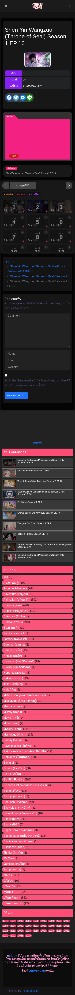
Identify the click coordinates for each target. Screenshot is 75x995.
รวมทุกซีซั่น (23, 185)
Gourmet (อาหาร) (14, 644)
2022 (12, 935)
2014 (20, 930)
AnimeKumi (37, 970)
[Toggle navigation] (6, 6)
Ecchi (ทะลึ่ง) (11, 627)
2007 (35, 926)
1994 (12, 921)
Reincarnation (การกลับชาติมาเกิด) (25, 751)
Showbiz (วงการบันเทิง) (17, 807)
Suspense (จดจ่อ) (14, 846)
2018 (51, 930)
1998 (35, 921)
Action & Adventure (15, 588)
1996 (28, 921)
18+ (5, 577)
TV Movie (9, 858)
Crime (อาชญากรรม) (16, 610)
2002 (66, 921)
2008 (43, 926)
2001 (59, 921)
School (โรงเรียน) (14, 768)
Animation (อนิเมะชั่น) (16, 599)
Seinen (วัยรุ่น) (12, 790)
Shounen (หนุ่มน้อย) (15, 801)
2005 (20, 926)
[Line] (30, 98)
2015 (28, 930)
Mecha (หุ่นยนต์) (13, 706)
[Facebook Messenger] (23, 98)
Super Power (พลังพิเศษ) (18, 830)
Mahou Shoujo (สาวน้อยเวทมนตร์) (24, 695)
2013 (12, 930)
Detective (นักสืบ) (14, 616)
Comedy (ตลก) (12, 605)
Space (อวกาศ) (12, 818)
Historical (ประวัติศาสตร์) (18, 661)
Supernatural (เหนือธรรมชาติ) (21, 835)
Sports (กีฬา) (11, 824)
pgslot (37, 442)
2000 (51, 921)
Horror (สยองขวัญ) (14, 672)
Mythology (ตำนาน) (15, 734)
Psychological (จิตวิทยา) (18, 745)
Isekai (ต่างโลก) (13, 678)
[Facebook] (9, 98)
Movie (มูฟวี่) (11, 717)
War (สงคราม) (12, 869)
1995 (20, 921)
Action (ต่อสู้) (11, 582)
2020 (66, 930)
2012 (5, 930)
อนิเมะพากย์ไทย (13, 903)
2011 (66, 926)
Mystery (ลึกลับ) (12, 728)
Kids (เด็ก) (9, 689)
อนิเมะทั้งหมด (11, 897)
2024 (28, 935)
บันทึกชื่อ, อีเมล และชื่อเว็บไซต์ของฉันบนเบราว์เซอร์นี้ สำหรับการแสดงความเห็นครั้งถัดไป (37, 383)
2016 (35, 930)
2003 (5, 926)
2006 (28, 926)
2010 (59, 926)
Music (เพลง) (11, 723)
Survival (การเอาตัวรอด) (18, 841)
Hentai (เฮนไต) (12, 655)
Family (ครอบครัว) (14, 633)
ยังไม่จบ (8, 880)
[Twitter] (16, 98)
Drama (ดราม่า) (13, 622)
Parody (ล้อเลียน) (13, 740)
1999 (43, 921)
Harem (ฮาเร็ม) (12, 650)
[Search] (68, 6)
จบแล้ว (7, 875)
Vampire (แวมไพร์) (14, 863)
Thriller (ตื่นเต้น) (13, 852)
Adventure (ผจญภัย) (15, 593)
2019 (59, 930)
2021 (5, 935)
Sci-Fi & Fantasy (13, 779)
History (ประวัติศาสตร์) (17, 667)
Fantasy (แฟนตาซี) (15, 638)
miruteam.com (30, 990)
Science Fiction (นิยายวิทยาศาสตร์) (25, 785)
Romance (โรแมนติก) (16, 757)
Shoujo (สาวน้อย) (14, 796)
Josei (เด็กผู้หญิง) (13, 683)
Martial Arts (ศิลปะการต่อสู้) (20, 700)
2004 (12, 926)
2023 (20, 935)
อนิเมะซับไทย (11, 891)
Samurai (8, 762)
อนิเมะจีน (9, 886)
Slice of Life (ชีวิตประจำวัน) (20, 813)
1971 (5, 921)
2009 (51, 926)
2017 (43, 930)
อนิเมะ (13, 955)
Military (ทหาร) (12, 712)
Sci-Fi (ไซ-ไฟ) (12, 773)
